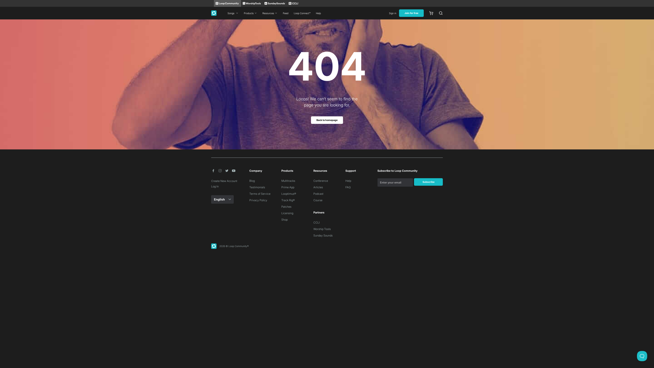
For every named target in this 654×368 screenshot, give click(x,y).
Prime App (287, 187)
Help (318, 13)
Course (317, 200)
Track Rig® (288, 200)
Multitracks (288, 180)
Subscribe (428, 181)
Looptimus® (288, 193)
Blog (252, 180)
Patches (286, 206)
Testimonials (257, 187)
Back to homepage (327, 120)
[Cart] (431, 13)
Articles (318, 187)
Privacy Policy (258, 200)
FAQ (348, 187)
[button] (213, 171)
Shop (284, 219)
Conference (320, 180)
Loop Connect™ (302, 13)
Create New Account (224, 181)
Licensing (287, 213)
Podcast (318, 193)
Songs (231, 13)
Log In (215, 186)
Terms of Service (259, 193)
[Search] (441, 13)
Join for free (411, 13)
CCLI (316, 222)
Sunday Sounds (323, 235)
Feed (285, 13)
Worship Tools (322, 229)
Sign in (392, 13)
